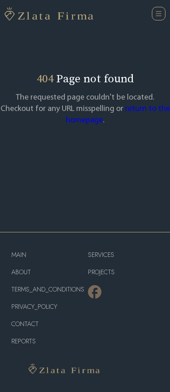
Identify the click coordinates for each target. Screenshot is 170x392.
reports (23, 341)
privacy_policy (34, 306)
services (101, 255)
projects (101, 272)
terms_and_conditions (46, 289)
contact (25, 324)
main (18, 255)
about (21, 272)
